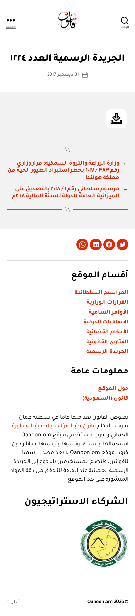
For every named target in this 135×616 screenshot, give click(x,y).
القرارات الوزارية (107, 303)
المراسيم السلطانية (101, 293)
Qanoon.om (100, 602)
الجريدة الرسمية (107, 352)
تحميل (116, 118)
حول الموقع (113, 389)
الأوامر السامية (108, 313)
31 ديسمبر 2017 (63, 74)
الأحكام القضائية (107, 332)
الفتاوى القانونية (107, 342)
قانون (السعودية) (105, 399)
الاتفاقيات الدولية (106, 322)
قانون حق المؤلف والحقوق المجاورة (54, 426)
